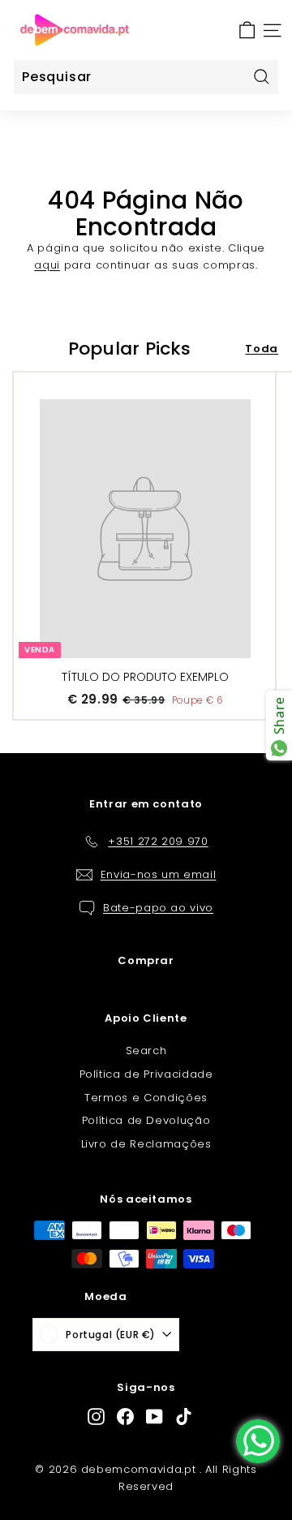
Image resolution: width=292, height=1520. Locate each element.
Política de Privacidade (146, 1074)
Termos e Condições (146, 1097)
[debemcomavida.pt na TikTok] (183, 1416)
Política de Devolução (146, 1120)
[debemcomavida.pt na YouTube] (154, 1416)
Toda (261, 348)
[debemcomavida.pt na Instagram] (96, 1416)
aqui (47, 265)
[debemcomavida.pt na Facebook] (125, 1416)
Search (146, 1050)
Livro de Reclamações (146, 1144)
